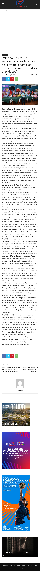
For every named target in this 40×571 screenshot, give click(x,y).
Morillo (6, 75)
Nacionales (9, 10)
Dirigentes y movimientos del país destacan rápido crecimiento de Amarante (11, 369)
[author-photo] (20, 387)
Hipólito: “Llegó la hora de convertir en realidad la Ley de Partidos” (30, 369)
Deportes (29, 565)
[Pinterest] (12, 79)
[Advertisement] (20, 33)
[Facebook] (4, 79)
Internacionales (21, 565)
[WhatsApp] (16, 79)
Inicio (3, 10)
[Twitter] (8, 79)
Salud (35, 565)
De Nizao (5, 565)
